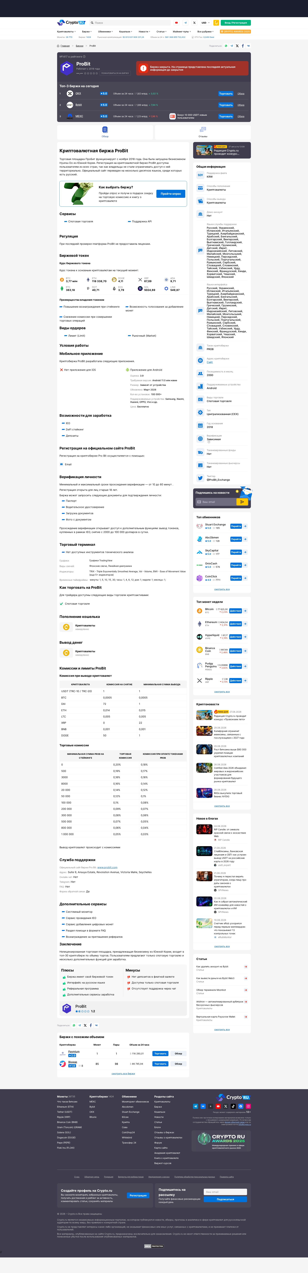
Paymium (74, 1051)
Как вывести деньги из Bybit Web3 (215, 978)
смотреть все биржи (123, 1073)
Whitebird (127, 1137)
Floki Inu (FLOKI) (65, 1147)
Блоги (157, 1127)
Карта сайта (160, 1147)
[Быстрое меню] (216, 23)
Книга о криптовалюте (166, 1158)
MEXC (79, 116)
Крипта (126, 1122)
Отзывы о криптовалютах (168, 1137)
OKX (78, 93)
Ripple (209, 678)
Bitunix (93, 1117)
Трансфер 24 (129, 1142)
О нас (77, 1177)
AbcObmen (212, 537)
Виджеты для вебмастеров (131, 1177)
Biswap (72, 1062)
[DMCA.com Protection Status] (154, 1246)
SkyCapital (211, 550)
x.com (194, 23)
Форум (158, 1142)
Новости (143, 31)
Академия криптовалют (167, 1153)
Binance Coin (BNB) (67, 1122)
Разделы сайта (164, 1096)
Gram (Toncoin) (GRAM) (69, 1127)
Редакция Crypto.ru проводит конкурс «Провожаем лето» (226, 152)
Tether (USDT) (64, 1111)
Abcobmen (127, 1106)
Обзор (241, 93)
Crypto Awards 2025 (237, 31)
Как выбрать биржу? (116, 187)
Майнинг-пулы (181, 31)
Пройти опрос (171, 193)
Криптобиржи (99, 1096)
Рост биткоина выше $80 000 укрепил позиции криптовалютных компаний (230, 753)
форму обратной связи (235, 1122)
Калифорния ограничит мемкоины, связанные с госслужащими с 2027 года (229, 734)
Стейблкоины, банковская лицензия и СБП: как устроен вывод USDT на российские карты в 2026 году (230, 856)
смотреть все (222, 589)
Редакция (108, 1177)
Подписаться (225, 1199)
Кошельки (124, 31)
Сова (124, 1127)
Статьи (160, 31)
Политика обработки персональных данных (194, 1177)
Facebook (242, 45)
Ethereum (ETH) (65, 1106)
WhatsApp (226, 45)
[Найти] (92, 22)
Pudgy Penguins (211, 665)
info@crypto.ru (245, 1124)
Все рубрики (204, 31)
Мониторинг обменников (135, 1101)
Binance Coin (210, 649)
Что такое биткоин (67, 1101)
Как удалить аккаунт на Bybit (212, 966)
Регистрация (239, 22)
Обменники (104, 31)
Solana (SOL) (64, 1132)
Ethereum (211, 622)
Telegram (185, 23)
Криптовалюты (65, 31)
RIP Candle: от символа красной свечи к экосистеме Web (230, 833)
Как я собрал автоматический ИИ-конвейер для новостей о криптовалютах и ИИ (230, 905)
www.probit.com (107, 867)
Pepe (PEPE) (63, 1142)
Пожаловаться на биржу (115, 73)
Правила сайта (227, 1177)
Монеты (62, 1096)
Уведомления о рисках (159, 1177)
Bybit (79, 104)
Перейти (236, 526)
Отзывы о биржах (164, 1132)
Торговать (226, 93)
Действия (235, 610)
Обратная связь (91, 1177)
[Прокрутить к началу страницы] (301, 1253)
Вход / (228, 22)
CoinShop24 (128, 1132)
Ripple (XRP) (63, 1117)
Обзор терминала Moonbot (211, 989)
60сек (125, 1117)
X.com (237, 45)
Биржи (86, 31)
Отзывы (203, 136)
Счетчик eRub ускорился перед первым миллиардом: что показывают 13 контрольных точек (230, 928)
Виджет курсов (162, 1163)
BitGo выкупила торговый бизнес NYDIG (228, 795)
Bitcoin (209, 609)
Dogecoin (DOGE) (66, 1137)
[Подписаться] (242, 501)
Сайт (210, 362)
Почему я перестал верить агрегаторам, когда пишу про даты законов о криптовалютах (230, 881)
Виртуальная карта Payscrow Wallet (215, 1016)
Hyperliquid (212, 635)
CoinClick (211, 576)
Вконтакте (248, 45)
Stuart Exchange (215, 524)
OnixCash (211, 563)
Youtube (176, 23)
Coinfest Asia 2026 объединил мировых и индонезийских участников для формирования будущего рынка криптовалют (230, 774)
